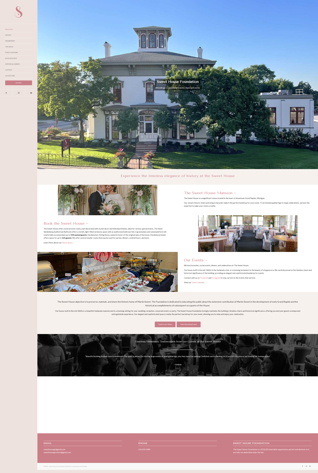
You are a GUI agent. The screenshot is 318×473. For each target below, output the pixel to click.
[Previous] (49, 358)
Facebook (204, 278)
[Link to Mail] (31, 93)
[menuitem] (18, 29)
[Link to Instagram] (18, 93)
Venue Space (67, 242)
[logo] (18, 12)
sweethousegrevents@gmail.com (57, 455)
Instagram (216, 278)
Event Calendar (198, 282)
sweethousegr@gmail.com (54, 452)
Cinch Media (83, 469)
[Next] (306, 358)
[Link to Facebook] (6, 93)
